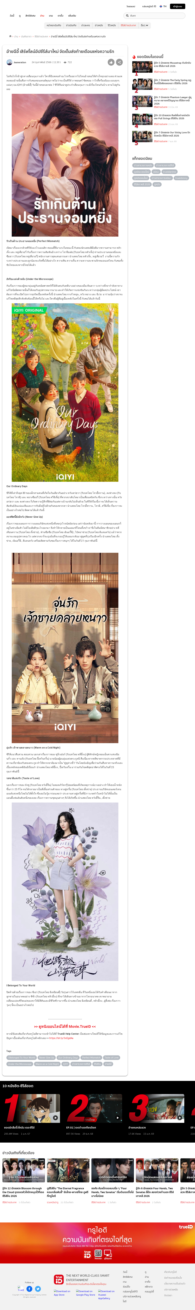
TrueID (19, 6)
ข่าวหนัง (99, 25)
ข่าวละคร (85, 25)
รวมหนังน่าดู (52, 1202)
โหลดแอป (131, 6)
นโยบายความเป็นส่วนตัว (174, 1283)
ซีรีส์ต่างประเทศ (128, 25)
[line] (21, 1289)
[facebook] (29, 1289)
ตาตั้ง (60, 16)
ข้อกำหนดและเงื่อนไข (173, 1278)
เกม (51, 16)
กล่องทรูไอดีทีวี (130, 1291)
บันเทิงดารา (26, 36)
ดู (20, 16)
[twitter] (38, 1289)
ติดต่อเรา (168, 1295)
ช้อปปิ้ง (126, 1286)
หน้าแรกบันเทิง (54, 25)
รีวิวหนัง (112, 25)
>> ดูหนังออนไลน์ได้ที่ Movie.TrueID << (65, 1026)
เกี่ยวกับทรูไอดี (170, 1272)
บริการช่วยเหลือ (171, 1289)
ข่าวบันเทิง (71, 25)
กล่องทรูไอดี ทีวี (149, 6)
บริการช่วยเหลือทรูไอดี (132, 1299)
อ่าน (42, 16)
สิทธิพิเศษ (30, 16)
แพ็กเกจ (149, 1286)
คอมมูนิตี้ (149, 1291)
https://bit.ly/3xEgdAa (61, 1038)
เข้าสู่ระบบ (177, 6)
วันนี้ (12, 16)
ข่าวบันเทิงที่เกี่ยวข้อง (18, 1153)
